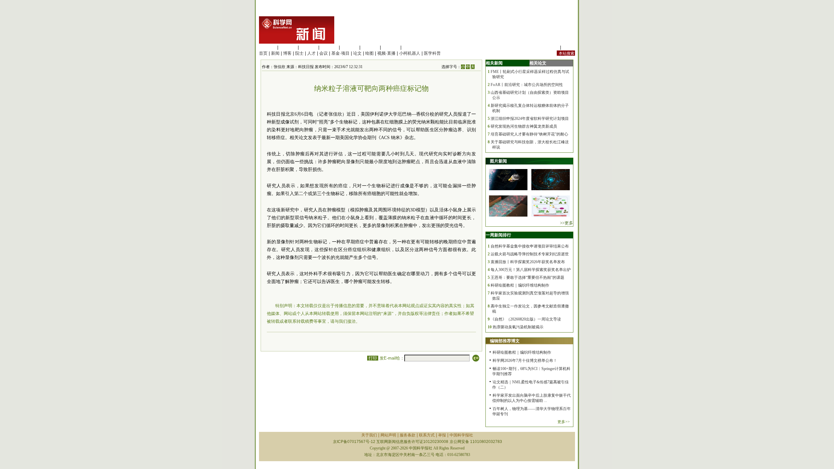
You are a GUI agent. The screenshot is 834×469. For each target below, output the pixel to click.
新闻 (275, 53)
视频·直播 (386, 53)
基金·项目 (340, 53)
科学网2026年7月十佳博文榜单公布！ (525, 360)
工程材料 (329, 47)
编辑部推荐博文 (505, 340)
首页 (263, 53)
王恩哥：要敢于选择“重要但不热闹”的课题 (527, 277)
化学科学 (308, 47)
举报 (442, 435)
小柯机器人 (409, 53)
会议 (323, 53)
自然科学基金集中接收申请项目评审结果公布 (530, 246)
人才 (311, 53)
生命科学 (267, 47)
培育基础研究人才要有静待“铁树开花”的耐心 (529, 134)
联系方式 (427, 435)
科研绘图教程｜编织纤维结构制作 (520, 285)
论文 (357, 53)
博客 (287, 53)
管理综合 (411, 47)
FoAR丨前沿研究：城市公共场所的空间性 (527, 84)
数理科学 (390, 47)
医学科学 (288, 47)
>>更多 (566, 222)
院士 (299, 53)
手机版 (568, 47)
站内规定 (550, 47)
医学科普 (432, 53)
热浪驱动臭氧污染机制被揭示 (518, 327)
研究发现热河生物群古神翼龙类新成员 (524, 126)
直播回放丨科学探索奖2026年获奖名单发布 (528, 262)
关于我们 (369, 435)
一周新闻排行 (498, 235)
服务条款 (407, 435)
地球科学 (370, 47)
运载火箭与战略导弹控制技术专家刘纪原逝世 (530, 254)
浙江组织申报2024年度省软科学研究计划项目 (530, 118)
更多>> (563, 421)
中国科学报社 (461, 435)
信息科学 (349, 47)
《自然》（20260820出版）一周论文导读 (526, 319)
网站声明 (388, 435)
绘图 (369, 53)
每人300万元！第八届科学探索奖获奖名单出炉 (531, 269)
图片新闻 (498, 161)
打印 (372, 358)
